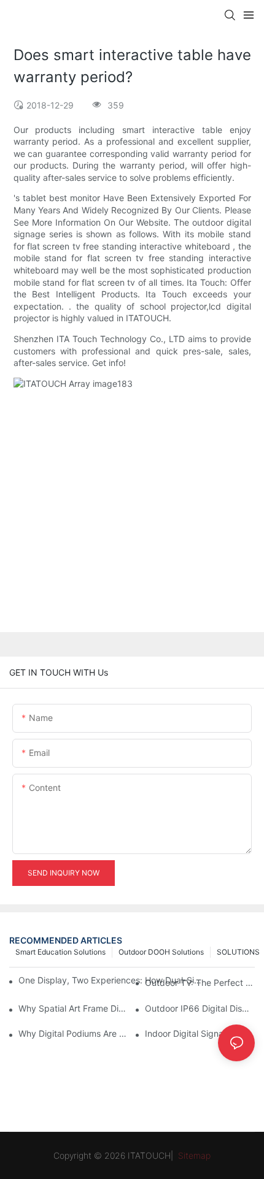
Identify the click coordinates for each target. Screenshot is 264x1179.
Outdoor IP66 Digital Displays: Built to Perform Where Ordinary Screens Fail (200, 1008)
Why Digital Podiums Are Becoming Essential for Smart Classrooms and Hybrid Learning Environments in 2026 (73, 1033)
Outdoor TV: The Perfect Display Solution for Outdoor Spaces (200, 982)
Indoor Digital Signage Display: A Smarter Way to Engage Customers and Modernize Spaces (200, 1033)
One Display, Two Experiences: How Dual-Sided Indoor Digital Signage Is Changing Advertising (111, 980)
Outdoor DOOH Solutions (161, 951)
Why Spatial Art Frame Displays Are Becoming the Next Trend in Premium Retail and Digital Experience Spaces (73, 1008)
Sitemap (193, 1155)
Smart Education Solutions (60, 951)
